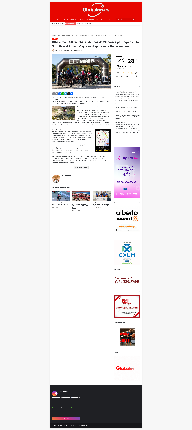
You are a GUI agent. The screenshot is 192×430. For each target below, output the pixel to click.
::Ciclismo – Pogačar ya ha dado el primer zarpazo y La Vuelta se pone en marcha (61, 204)
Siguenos (66, 418)
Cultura (82, 19)
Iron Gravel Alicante (81, 167)
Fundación (99, 19)
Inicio (59, 19)
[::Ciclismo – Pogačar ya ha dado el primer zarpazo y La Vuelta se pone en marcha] (61, 196)
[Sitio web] (63, 178)
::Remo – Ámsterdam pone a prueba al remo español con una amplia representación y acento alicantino (126, 107)
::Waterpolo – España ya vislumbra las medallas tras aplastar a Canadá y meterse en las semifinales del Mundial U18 (127, 117)
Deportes (73, 19)
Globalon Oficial (63, 391)
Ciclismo (64, 35)
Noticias (66, 19)
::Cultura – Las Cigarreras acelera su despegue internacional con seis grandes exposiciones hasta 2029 (127, 102)
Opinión (90, 19)
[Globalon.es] (96, 10)
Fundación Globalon (83, 425)
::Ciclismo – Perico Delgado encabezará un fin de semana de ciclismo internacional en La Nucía (101, 204)
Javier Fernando (58, 50)
